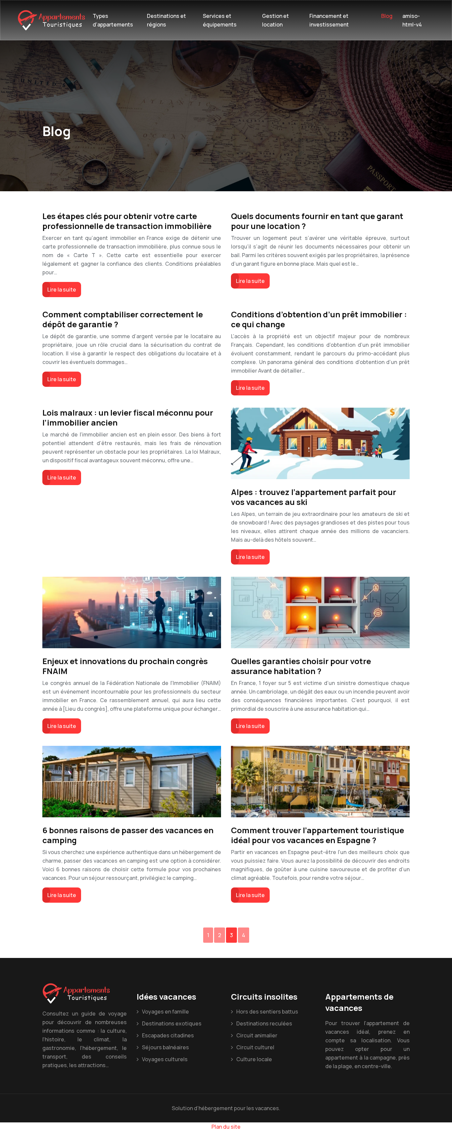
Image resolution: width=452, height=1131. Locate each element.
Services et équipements (220, 20)
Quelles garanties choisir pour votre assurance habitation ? (301, 666)
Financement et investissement (329, 20)
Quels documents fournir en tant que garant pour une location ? (317, 220)
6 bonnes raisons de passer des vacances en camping (127, 835)
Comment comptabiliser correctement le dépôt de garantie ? (122, 319)
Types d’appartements (113, 20)
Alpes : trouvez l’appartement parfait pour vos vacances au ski (313, 496)
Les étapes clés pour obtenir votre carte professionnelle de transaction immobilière (126, 220)
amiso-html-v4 (412, 20)
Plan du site (226, 1126)
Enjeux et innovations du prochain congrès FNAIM (125, 666)
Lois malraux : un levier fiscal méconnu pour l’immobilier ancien (127, 417)
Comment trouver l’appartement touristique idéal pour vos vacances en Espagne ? (317, 835)
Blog (386, 16)
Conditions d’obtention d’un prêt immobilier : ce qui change (319, 319)
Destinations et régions (166, 20)
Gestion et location (275, 20)
